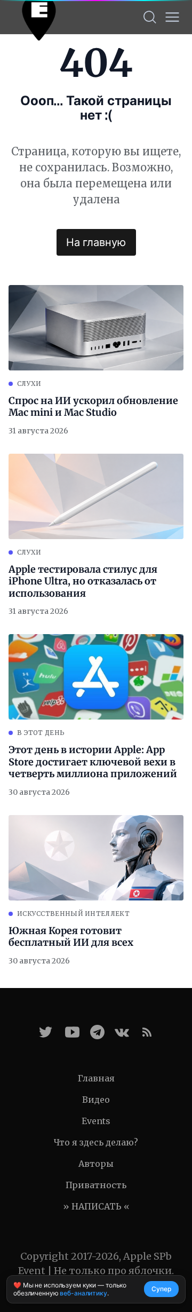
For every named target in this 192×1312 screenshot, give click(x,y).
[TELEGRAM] (97, 1032)
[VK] (121, 1032)
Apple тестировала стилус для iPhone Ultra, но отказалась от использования (83, 581)
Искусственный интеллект (73, 914)
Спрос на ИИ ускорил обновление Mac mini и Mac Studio (93, 407)
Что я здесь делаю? (96, 1142)
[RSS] (147, 1032)
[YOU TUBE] (72, 1032)
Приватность (96, 1185)
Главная (96, 1078)
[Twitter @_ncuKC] (45, 1032)
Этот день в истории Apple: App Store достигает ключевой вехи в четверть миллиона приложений (93, 762)
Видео (96, 1099)
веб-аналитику (83, 1293)
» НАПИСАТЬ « (96, 1206)
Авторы (96, 1163)
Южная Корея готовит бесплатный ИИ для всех (71, 937)
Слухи (29, 384)
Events (96, 1121)
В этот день (41, 733)
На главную (96, 242)
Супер (161, 1289)
